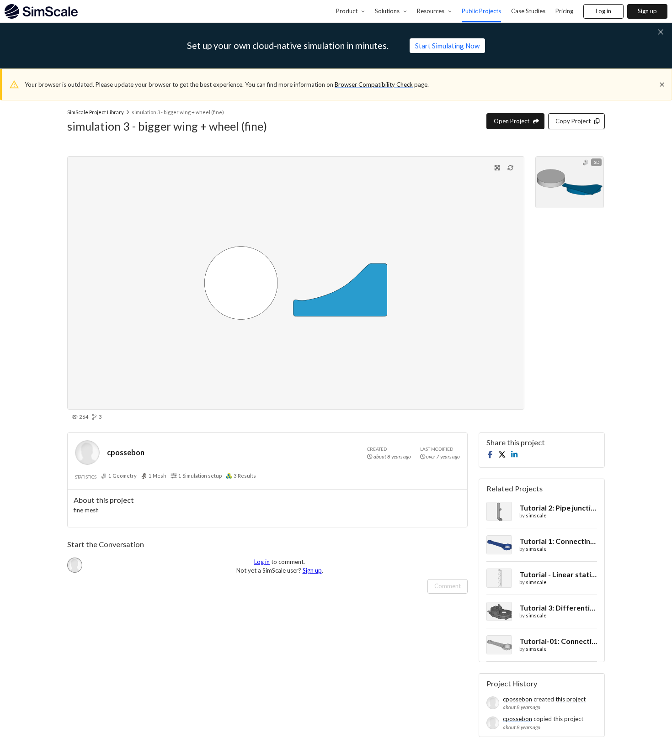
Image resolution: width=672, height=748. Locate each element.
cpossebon (125, 452)
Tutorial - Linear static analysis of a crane (558, 574)
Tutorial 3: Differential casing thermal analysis (558, 607)
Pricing (564, 11)
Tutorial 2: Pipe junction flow (558, 507)
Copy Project (573, 121)
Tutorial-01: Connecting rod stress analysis (558, 641)
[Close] (662, 84)
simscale (536, 515)
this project (570, 699)
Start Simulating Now (447, 46)
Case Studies (528, 11)
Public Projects (481, 11)
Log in (603, 11)
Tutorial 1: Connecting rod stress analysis (558, 541)
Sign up (647, 11)
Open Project (511, 121)
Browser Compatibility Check (374, 84)
